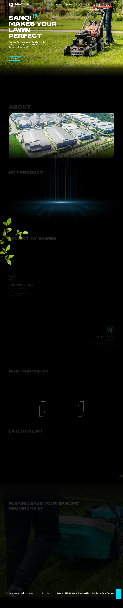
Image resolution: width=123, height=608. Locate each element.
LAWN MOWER (100, 560)
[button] (42, 207)
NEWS (77, 5)
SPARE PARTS (99, 556)
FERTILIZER (98, 546)
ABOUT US (68, 5)
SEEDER (97, 551)
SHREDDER (98, 575)
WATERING (98, 565)
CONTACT (86, 5)
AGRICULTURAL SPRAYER (104, 541)
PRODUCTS (57, 5)
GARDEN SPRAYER (101, 570)
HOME (48, 5)
